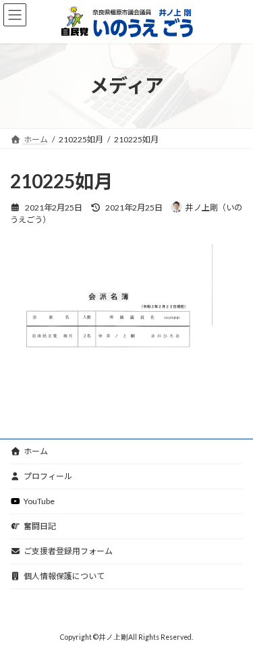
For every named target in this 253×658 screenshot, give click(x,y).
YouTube (39, 501)
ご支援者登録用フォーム (68, 551)
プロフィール (48, 476)
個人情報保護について (64, 576)
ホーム (36, 451)
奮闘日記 (40, 526)
